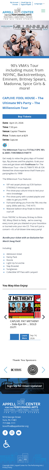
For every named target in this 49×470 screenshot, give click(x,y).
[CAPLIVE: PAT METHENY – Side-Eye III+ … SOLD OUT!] (24, 313)
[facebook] (5, 432)
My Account (14, 2)
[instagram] (12, 432)
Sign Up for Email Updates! (24, 386)
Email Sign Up (26, 2)
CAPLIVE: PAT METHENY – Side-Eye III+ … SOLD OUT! (24, 324)
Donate (15, 4)
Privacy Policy (7, 467)
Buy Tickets (24, 116)
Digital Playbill (26, 4)
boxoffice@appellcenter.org (16, 426)
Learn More (24, 336)
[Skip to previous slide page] (6, 317)
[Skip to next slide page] (43, 317)
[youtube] (18, 432)
